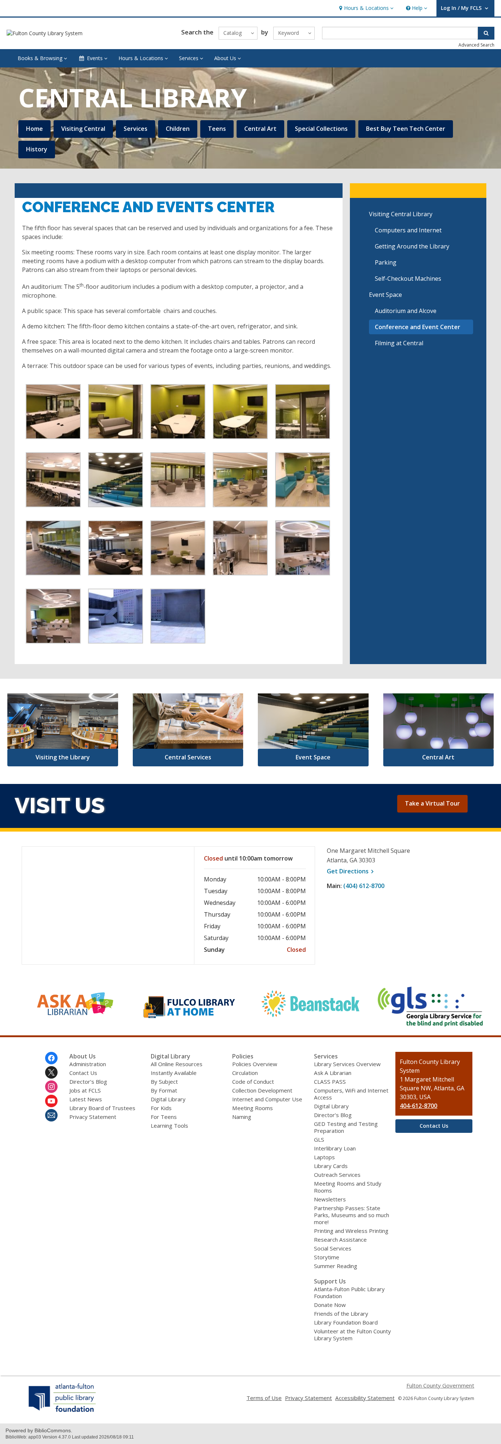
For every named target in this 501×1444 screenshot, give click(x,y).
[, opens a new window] (71, 1021)
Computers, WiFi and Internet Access (351, 1094)
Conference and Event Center (417, 327)
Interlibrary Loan (335, 1148)
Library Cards (331, 1165)
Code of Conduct (253, 1081)
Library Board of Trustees (102, 1108)
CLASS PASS (330, 1081)
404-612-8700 (418, 1106)
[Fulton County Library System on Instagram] (51, 1086)
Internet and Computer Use (267, 1099)
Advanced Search (476, 45)
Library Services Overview (347, 1064)
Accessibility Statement (365, 1397)
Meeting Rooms (252, 1108)
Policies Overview (254, 1064)
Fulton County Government (440, 1385)
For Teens (164, 1116)
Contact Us (83, 1072)
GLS (319, 1139)
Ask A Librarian (332, 1072)
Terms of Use (264, 1397)
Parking (385, 262)
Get (351, 871)
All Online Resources (176, 1064)
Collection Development (262, 1090)
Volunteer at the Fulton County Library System (352, 1334)
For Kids (161, 1108)
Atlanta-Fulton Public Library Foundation (349, 1292)
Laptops (324, 1157)
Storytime (326, 1257)
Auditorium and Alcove (405, 311)
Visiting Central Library (400, 214)
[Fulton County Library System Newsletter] (51, 1115)
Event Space (385, 295)
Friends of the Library (341, 1313)
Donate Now (330, 1304)
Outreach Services (337, 1174)
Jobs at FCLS (85, 1090)
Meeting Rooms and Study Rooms (347, 1187)
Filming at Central (399, 343)
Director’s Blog (88, 1081)
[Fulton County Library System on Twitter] (51, 1072)
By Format (164, 1090)
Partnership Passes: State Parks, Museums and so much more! (351, 1215)
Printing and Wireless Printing (351, 1230)
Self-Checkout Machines (408, 279)
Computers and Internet (408, 230)
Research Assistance (340, 1239)
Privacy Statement (92, 1116)
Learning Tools (169, 1125)
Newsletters (330, 1199)
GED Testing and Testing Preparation (346, 1127)
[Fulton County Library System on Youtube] (51, 1101)
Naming (241, 1116)
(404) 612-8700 (363, 886)
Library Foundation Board (346, 1322)
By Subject (164, 1081)
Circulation (245, 1072)
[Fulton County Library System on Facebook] (51, 1058)
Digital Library (168, 1099)
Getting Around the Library (412, 246)
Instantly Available (174, 1072)
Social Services (332, 1248)
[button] (365, 8)
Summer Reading (335, 1266)
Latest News (85, 1099)
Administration (87, 1064)
